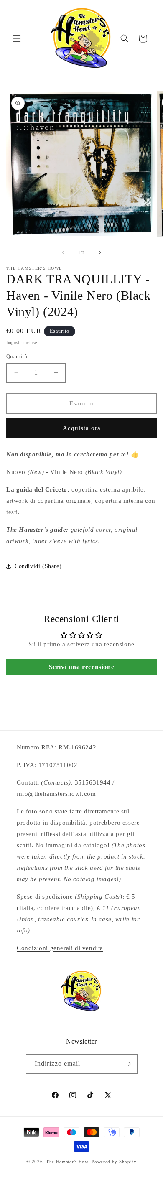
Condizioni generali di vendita (60, 948)
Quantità (16, 356)
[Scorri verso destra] (100, 252)
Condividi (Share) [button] (38, 566)
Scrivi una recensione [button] (82, 666)
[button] (17, 38)
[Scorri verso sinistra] (63, 252)
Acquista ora (82, 428)
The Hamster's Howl (68, 1161)
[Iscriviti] (128, 1064)
